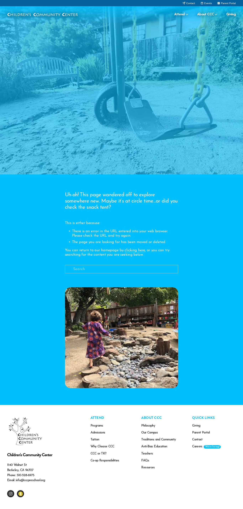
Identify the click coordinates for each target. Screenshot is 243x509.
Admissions (98, 432)
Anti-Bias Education (154, 446)
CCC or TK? (98, 453)
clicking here (135, 250)
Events (208, 3)
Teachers (147, 453)
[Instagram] (10, 493)
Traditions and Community (158, 439)
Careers (205, 446)
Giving (231, 14)
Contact (190, 3)
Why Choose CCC (102, 446)
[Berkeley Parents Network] (20, 493)
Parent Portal (228, 3)
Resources (148, 467)
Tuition (95, 439)
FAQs (145, 460)
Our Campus (149, 432)
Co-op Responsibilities (105, 460)
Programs (97, 425)
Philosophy (148, 425)
